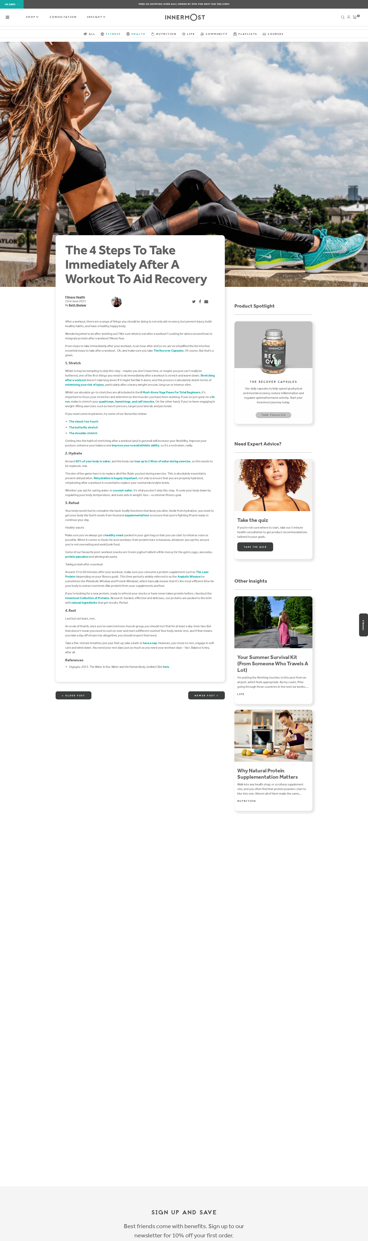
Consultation (63, 17)
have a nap (150, 643)
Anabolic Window (189, 576)
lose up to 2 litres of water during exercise (163, 461)
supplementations (137, 515)
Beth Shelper (77, 305)
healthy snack (114, 535)
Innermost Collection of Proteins (87, 598)
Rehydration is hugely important (115, 478)
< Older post (73, 695)
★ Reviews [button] (363, 625)
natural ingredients (84, 602)
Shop (31, 17)
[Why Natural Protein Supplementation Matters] (273, 736)
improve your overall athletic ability (135, 445)
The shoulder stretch (83, 433)
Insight (95, 17)
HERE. (204, 4)
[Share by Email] (206, 301)
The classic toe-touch (83, 421)
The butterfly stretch (83, 427)
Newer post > (207, 695)
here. (166, 667)
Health (80, 297)
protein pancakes (76, 556)
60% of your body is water (93, 461)
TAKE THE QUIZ (255, 547)
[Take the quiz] (273, 485)
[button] (7, 17)
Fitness (70, 297)
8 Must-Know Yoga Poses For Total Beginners (170, 392)
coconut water (122, 490)
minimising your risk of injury (84, 384)
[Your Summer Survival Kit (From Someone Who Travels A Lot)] (273, 622)
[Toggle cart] (354, 18)
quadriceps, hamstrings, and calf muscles (126, 401)
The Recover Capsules (169, 350)
